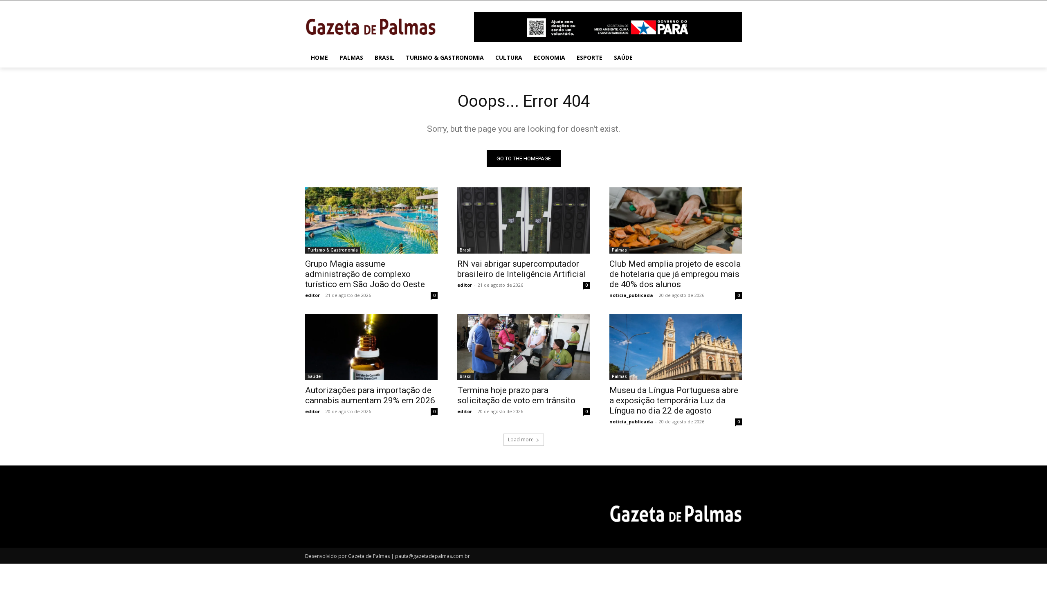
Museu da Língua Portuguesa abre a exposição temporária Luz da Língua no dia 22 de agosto (673, 400)
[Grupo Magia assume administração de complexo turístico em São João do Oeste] (371, 220)
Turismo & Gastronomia (333, 250)
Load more (521, 439)
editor (312, 295)
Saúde (314, 376)
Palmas (619, 250)
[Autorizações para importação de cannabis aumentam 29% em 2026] (371, 347)
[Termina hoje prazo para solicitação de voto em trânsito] (523, 347)
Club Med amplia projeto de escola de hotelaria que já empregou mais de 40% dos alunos (675, 274)
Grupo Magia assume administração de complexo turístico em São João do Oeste (365, 274)
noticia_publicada (631, 295)
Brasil (466, 250)
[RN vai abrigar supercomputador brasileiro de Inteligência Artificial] (523, 220)
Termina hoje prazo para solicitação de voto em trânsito (516, 395)
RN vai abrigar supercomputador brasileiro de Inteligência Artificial (521, 269)
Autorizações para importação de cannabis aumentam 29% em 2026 (370, 395)
